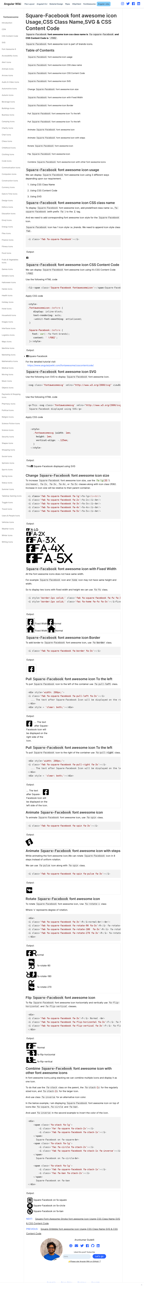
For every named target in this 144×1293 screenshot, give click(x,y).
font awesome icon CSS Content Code (56, 73)
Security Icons (8, 437)
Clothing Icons (8, 154)
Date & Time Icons (9, 194)
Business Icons (8, 115)
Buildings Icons (8, 108)
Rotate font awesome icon (50, 146)
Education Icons (8, 213)
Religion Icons (8, 417)
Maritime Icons (8, 348)
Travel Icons (7, 509)
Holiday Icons (7, 302)
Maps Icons (6, 341)
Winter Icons (7, 535)
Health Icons (7, 295)
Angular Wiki (12, 4)
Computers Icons (9, 174)
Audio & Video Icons (10, 82)
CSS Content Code (10, 36)
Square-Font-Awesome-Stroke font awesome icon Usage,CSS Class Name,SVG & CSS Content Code (73, 1221)
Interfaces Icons (8, 328)
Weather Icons (8, 529)
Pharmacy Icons (8, 404)
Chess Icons (7, 141)
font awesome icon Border (50, 105)
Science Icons (8, 430)
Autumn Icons (7, 95)
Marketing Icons (8, 355)
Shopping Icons (8, 450)
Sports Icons (7, 469)
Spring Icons (7, 476)
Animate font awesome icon (51, 129)
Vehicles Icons (8, 522)
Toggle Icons (7, 502)
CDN (4, 29)
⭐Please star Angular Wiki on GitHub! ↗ (84, 1261)
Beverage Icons (8, 102)
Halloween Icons (9, 282)
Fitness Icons (7, 246)
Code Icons (6, 161)
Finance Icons (7, 240)
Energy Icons (7, 227)
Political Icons (8, 410)
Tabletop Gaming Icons (11, 496)
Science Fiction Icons (11, 423)
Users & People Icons (11, 515)
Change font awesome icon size (53, 89)
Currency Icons (8, 187)
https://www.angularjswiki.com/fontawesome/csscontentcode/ (60, 365)
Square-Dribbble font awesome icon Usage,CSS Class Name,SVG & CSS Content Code (72, 1231)
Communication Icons (11, 167)
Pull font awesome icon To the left (54, 113)
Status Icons (7, 483)
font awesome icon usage (50, 57)
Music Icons (7, 381)
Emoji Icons (7, 220)
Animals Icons (8, 69)
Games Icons (7, 269)
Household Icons (9, 315)
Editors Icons (7, 207)
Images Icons (7, 322)
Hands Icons (7, 289)
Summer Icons (8, 489)
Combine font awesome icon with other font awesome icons (67, 162)
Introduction (7, 23)
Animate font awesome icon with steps (56, 138)
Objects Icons (7, 387)
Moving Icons (7, 374)
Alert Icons (6, 62)
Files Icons (6, 233)
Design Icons (7, 200)
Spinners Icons (8, 463)
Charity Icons (7, 128)
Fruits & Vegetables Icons (10, 261)
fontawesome (10, 17)
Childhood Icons (9, 148)
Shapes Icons (7, 443)
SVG (3, 42)
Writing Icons (7, 542)
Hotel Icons (6, 309)
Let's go (99, 1256)
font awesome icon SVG (49, 81)
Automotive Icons (9, 88)
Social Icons (7, 456)
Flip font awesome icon (49, 154)
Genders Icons (8, 276)
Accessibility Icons (10, 56)
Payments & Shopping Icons (11, 395)
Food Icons (6, 253)
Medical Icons (8, 368)
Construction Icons (10, 180)
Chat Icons (6, 135)
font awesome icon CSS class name (55, 65)
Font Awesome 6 (9, 49)
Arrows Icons (7, 75)
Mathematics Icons (10, 361)
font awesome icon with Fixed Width (55, 97)
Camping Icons (8, 121)
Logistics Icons (8, 335)
